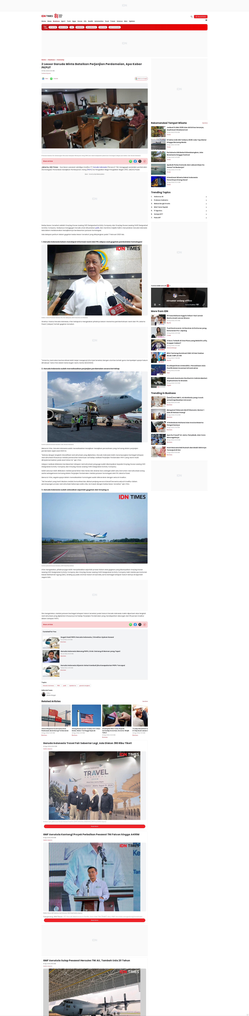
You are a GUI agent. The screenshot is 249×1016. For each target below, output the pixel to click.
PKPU (90, 170)
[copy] (144, 161)
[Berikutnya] (148, 808)
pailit (97, 228)
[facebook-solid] (135, 161)
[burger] (206, 20)
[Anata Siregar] (44, 694)
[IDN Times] (52, 16)
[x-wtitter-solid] (139, 161)
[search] (191, 16)
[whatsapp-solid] (130, 161)
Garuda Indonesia (100, 167)
